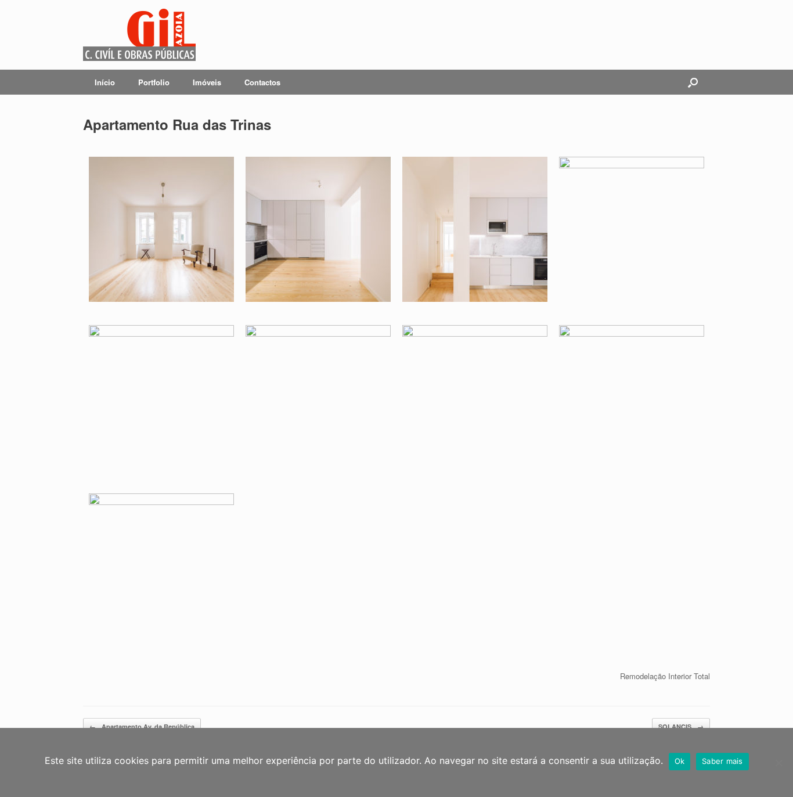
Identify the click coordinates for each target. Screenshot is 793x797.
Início (105, 82)
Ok (680, 761)
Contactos (262, 82)
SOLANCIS (681, 726)
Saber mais (722, 761)
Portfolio (154, 82)
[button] (693, 82)
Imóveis (207, 82)
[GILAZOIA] (139, 35)
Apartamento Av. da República (141, 726)
